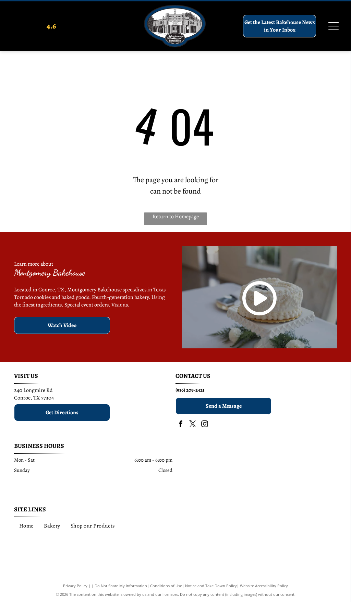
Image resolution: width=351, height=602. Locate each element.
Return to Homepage (176, 216)
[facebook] (181, 425)
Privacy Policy (75, 585)
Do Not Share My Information (121, 585)
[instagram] (204, 425)
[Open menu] (333, 26)
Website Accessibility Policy (264, 585)
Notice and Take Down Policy (211, 585)
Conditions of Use (166, 585)
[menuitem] (26, 525)
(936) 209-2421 (190, 389)
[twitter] (192, 425)
